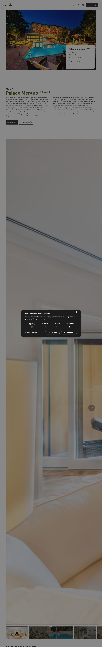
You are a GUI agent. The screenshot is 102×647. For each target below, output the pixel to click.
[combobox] (76, 312)
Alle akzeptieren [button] (69, 332)
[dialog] (51, 323)
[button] (31, 333)
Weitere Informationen (42, 320)
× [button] (78, 311)
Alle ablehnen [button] (52, 332)
